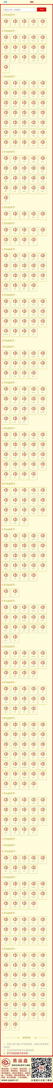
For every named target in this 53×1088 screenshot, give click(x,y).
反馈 (5, 2)
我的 (32, 2)
